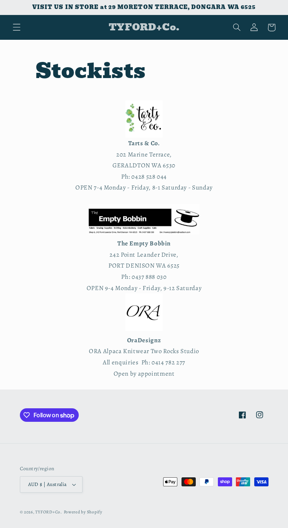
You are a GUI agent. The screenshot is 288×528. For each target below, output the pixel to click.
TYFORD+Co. (48, 512)
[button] (16, 27)
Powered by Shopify (83, 512)
